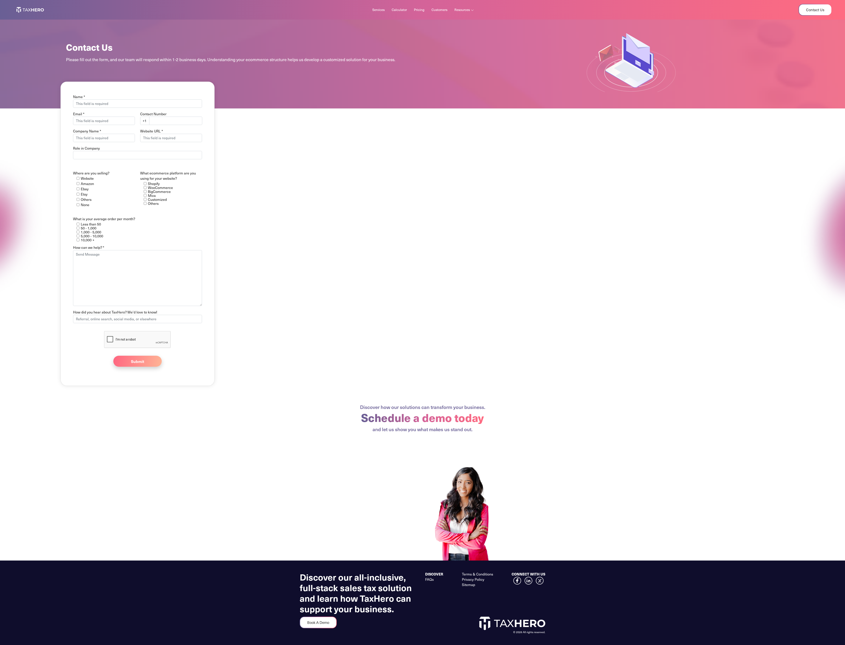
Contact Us (815, 9)
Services (378, 9)
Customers (439, 9)
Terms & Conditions (477, 574)
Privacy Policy (473, 579)
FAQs (429, 579)
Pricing (419, 9)
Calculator (399, 9)
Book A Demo (318, 622)
